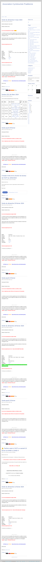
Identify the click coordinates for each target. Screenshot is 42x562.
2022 (28, 117)
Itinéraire (10, 57)
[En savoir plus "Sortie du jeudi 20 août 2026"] (38, 87)
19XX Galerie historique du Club (32, 27)
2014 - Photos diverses (31, 44)
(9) (29, 71)
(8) (29, 72)
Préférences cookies (37, 561)
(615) (31, 67)
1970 (28, 123)
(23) (30, 70)
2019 (28, 121)
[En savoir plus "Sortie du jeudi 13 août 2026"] (34, 91)
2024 (28, 115)
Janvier (30, 112)
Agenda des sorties (7, 86)
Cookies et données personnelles (31, 561)
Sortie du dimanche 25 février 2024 (13, 203)
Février (30, 111)
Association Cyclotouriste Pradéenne (18, 4)
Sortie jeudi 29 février (8, 128)
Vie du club (6, 195)
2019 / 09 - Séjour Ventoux (31, 55)
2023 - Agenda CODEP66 (31, 59)
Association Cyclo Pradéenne (8, 561)
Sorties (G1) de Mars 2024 (10, 94)
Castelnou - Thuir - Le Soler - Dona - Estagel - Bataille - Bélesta (16, 105)
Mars (29, 110)
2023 (28, 116)
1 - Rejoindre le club (30, 28)
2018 (28, 122)
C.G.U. (27, 561)
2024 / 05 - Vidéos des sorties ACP (32, 60)
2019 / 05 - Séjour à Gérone (31, 54)
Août (29, 104)
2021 (28, 118)
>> (16, 557)
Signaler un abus (23, 561)
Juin (29, 106)
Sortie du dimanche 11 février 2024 (13, 487)
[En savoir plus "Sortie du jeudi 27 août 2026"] (30, 87)
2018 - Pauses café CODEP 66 (32, 53)
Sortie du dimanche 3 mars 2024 (12, 20)
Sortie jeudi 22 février (8, 278)
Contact (6, 16)
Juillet (29, 105)
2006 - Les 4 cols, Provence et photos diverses (34, 32)
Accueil (3, 16)
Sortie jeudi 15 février (8, 400)
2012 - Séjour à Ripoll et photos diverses (33, 42)
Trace (9, 58)
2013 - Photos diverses (31, 43)
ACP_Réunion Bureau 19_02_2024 (13, 192)
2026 (28, 102)
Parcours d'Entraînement (31, 62)
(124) (30, 69)
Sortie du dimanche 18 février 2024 (13, 326)
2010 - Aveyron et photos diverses (32, 39)
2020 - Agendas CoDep (31, 56)
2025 (28, 113)
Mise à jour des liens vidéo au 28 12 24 (33, 61)
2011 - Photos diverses (31, 40)
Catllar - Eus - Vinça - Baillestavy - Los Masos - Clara (15, 116)
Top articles (18, 561)
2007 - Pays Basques (30, 33)
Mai (29, 107)
